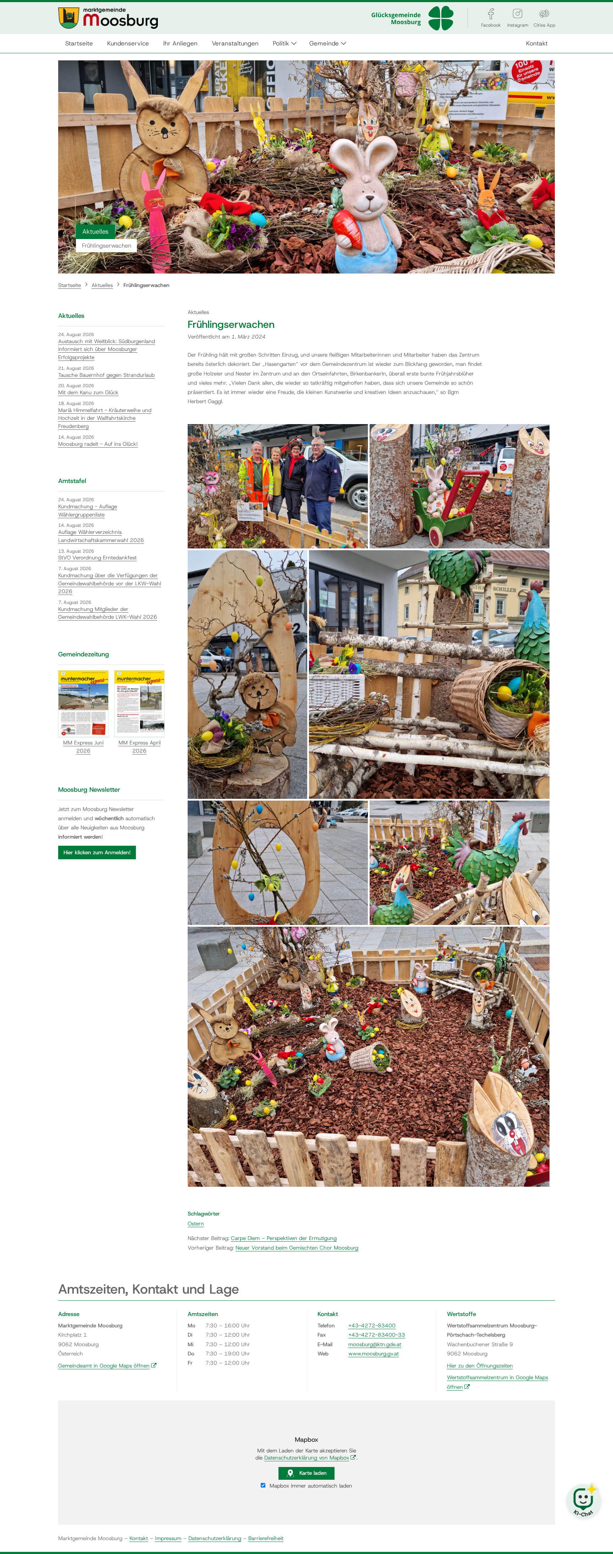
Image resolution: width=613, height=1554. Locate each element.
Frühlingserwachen (146, 285)
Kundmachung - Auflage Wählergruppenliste (87, 510)
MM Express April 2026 (139, 746)
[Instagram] (517, 14)
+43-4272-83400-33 (376, 1334)
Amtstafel (72, 481)
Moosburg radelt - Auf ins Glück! (98, 444)
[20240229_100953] (460, 486)
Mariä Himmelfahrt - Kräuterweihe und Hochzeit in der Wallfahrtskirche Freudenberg (104, 418)
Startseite (79, 43)
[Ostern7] (429, 674)
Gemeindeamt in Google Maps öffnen (107, 1365)
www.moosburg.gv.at (373, 1353)
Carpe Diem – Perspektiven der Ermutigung (284, 1238)
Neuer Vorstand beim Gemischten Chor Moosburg (297, 1247)
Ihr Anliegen (180, 43)
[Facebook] (491, 14)
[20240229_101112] (460, 863)
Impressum (168, 1538)
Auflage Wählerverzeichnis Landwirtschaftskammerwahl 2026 (101, 536)
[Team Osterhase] (278, 486)
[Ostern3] (369, 1057)
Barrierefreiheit (265, 1538)
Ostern (196, 1223)
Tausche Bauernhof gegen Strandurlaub (106, 375)
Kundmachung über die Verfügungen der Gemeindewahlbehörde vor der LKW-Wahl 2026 (109, 583)
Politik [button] (281, 43)
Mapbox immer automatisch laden (310, 1485)
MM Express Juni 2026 (83, 746)
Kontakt (537, 43)
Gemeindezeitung (83, 654)
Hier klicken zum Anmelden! (97, 852)
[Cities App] (544, 14)
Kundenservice (128, 43)
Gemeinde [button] (324, 43)
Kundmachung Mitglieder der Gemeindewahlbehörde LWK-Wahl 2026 (107, 613)
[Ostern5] (247, 674)
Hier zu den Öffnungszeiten (480, 1365)
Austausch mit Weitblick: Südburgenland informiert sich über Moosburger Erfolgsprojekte (106, 349)
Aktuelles (102, 285)
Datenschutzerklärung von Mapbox (310, 1457)
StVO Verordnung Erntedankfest (97, 557)
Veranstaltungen (235, 43)
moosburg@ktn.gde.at (374, 1344)
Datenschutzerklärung (214, 1538)
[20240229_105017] (278, 863)
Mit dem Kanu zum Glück (88, 392)
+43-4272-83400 (372, 1325)
